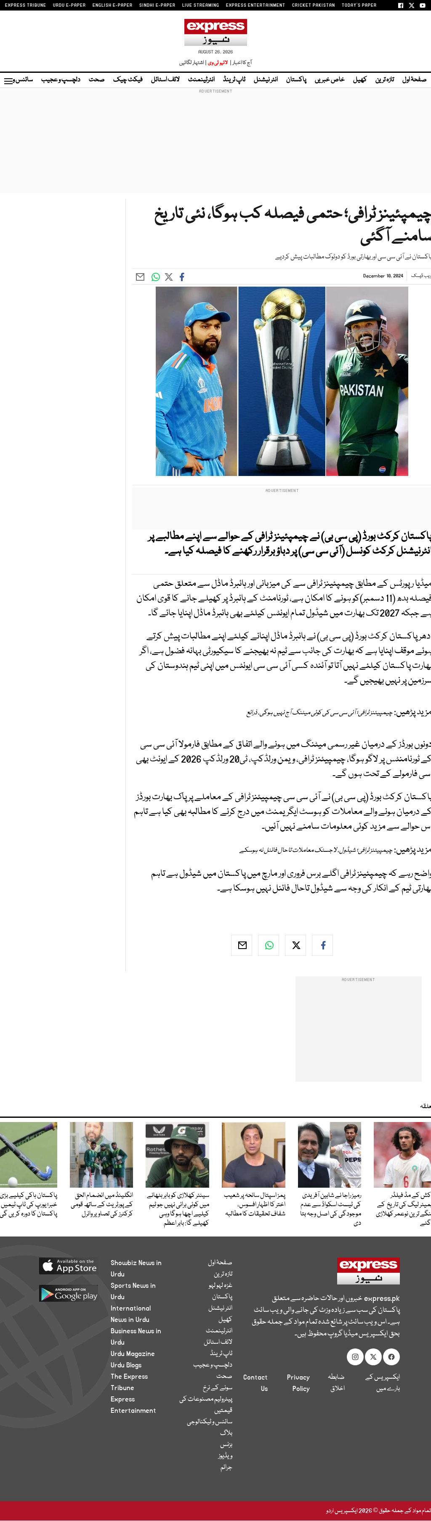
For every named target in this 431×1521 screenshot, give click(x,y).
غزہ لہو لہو (220, 1286)
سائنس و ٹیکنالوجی (209, 1422)
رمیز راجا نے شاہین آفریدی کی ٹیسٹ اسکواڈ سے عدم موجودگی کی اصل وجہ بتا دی (330, 1209)
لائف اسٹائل (165, 80)
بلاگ (226, 1433)
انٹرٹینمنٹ (201, 80)
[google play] (64, 1293)
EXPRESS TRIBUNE (25, 5)
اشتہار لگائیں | (193, 63)
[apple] (64, 1266)
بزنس (226, 1445)
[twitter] (295, 945)
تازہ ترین (384, 80)
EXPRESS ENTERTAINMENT (255, 5)
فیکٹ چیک (128, 80)
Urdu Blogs (126, 1365)
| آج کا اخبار (240, 63)
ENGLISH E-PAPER (113, 5)
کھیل (360, 80)
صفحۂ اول (414, 80)
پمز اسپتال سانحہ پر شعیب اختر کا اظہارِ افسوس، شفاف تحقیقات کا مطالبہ (254, 1205)
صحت (97, 80)
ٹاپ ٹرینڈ (234, 80)
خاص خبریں (330, 80)
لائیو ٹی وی (218, 63)
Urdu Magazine (133, 1354)
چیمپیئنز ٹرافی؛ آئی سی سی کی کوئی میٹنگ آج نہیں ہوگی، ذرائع (320, 713)
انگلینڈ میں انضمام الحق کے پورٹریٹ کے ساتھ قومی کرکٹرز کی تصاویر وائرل (102, 1205)
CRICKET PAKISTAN (313, 5)
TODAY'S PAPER (359, 5)
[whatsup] (268, 945)
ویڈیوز (225, 1456)
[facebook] (322, 945)
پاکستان (296, 80)
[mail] (241, 945)
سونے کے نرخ (217, 1388)
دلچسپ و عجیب (60, 80)
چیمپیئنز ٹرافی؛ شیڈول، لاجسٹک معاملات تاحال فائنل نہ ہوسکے (316, 851)
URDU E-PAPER (69, 5)
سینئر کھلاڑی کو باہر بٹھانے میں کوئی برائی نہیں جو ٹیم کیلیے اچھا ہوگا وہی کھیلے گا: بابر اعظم (178, 1209)
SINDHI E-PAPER (157, 5)
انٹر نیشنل (266, 80)
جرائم (226, 1467)
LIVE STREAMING (200, 5)
